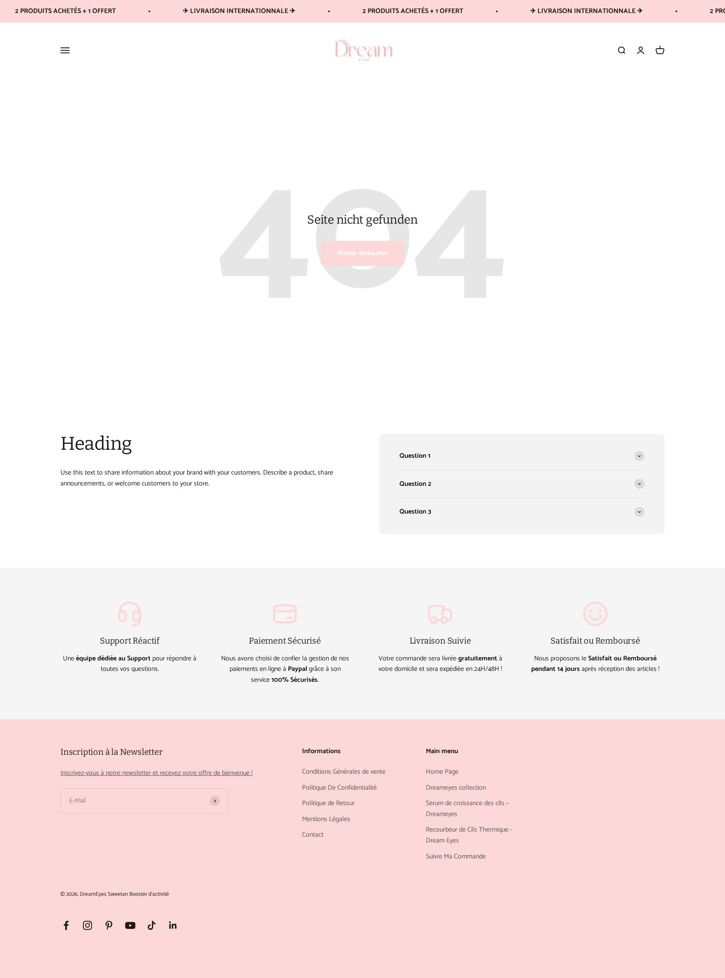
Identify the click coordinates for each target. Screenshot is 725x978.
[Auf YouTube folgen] (130, 925)
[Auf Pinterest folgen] (109, 925)
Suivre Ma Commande (456, 856)
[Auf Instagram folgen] (87, 925)
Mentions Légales (326, 819)
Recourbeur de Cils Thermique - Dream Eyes (469, 835)
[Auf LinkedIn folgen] (173, 925)
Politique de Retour (328, 803)
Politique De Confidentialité (339, 787)
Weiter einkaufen (362, 253)
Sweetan (118, 894)
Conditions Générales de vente (344, 772)
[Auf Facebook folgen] (66, 925)
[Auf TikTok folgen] (151, 925)
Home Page (442, 772)
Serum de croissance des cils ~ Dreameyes (467, 808)
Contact (312, 834)
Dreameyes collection (456, 787)
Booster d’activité (149, 894)
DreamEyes (93, 894)
